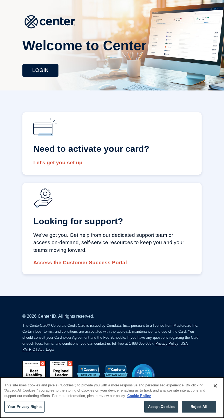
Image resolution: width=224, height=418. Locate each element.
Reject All (199, 407)
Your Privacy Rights (24, 407)
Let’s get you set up (57, 162)
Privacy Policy (166, 343)
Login (40, 70)
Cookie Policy (139, 396)
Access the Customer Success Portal (80, 262)
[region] (112, 397)
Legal (50, 349)
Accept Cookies (161, 407)
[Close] (215, 386)
